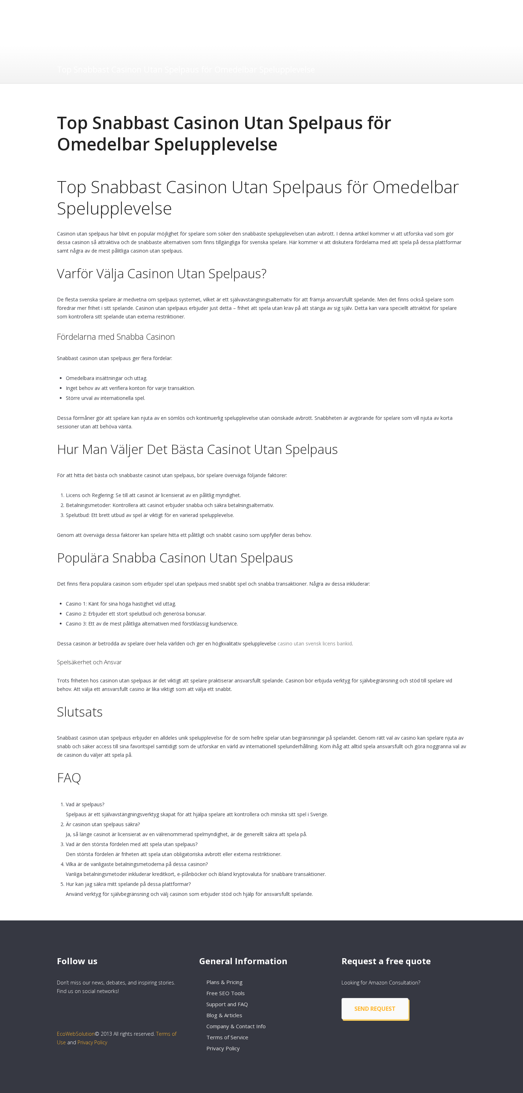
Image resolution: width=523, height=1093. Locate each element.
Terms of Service (227, 1037)
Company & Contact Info (236, 1026)
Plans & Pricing (224, 982)
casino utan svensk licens (354, 50)
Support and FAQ (227, 1004)
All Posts (319, 50)
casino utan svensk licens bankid (315, 643)
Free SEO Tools (225, 993)
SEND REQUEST (375, 1009)
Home (303, 50)
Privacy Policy (92, 1042)
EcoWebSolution (76, 1033)
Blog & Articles (224, 1015)
